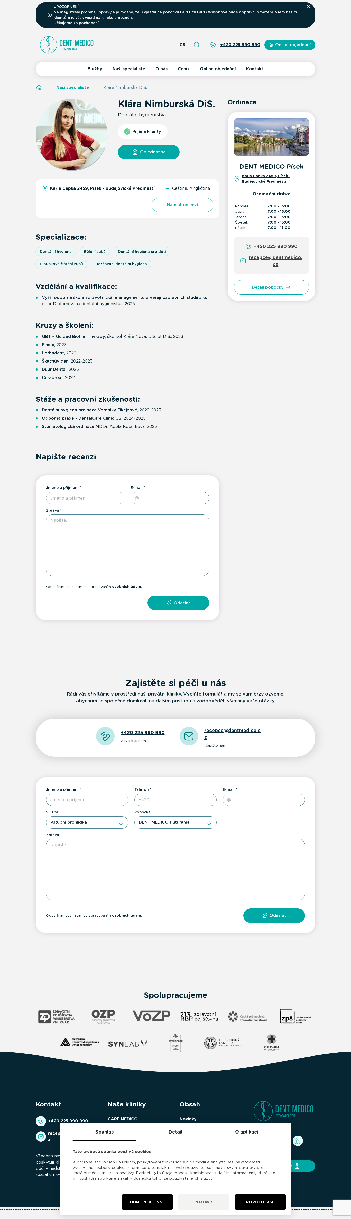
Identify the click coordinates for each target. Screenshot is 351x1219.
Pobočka (142, 812)
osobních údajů (126, 587)
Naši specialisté (129, 68)
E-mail (136, 488)
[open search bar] (196, 45)
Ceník (184, 68)
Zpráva (52, 510)
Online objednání (218, 68)
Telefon (141, 789)
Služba (52, 812)
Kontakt (254, 68)
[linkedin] (298, 1141)
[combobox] (87, 822)
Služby (95, 68)
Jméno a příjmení (62, 488)
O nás (161, 68)
